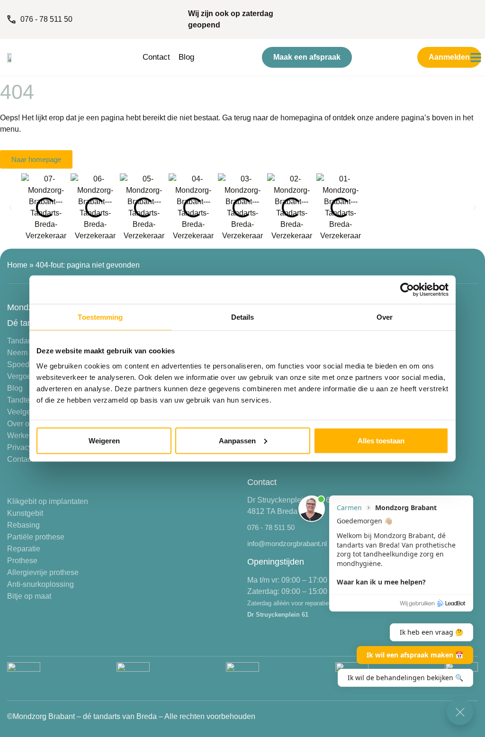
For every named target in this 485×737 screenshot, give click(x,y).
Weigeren (104, 440)
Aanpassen (237, 440)
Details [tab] (242, 317)
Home (17, 265)
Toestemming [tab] (100, 317)
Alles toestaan (381, 440)
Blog (186, 57)
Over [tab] (385, 317)
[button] (10, 207)
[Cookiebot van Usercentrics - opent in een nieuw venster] (407, 290)
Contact (156, 57)
